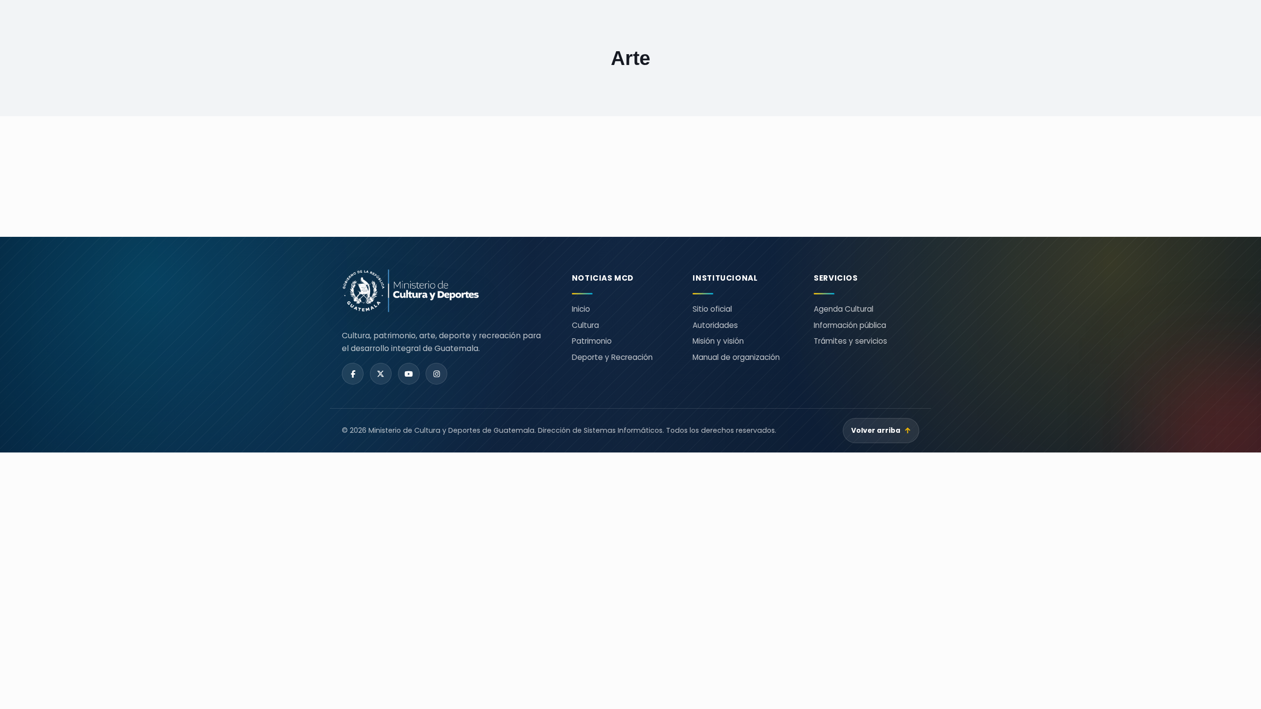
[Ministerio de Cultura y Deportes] (445, 290)
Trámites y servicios (850, 341)
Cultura (585, 325)
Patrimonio (592, 341)
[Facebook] (353, 374)
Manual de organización (736, 357)
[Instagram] (436, 374)
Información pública (850, 325)
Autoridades (715, 325)
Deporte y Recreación (612, 357)
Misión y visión (718, 341)
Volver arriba (881, 430)
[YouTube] (409, 374)
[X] (381, 374)
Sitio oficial (712, 309)
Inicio (581, 309)
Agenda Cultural (843, 309)
